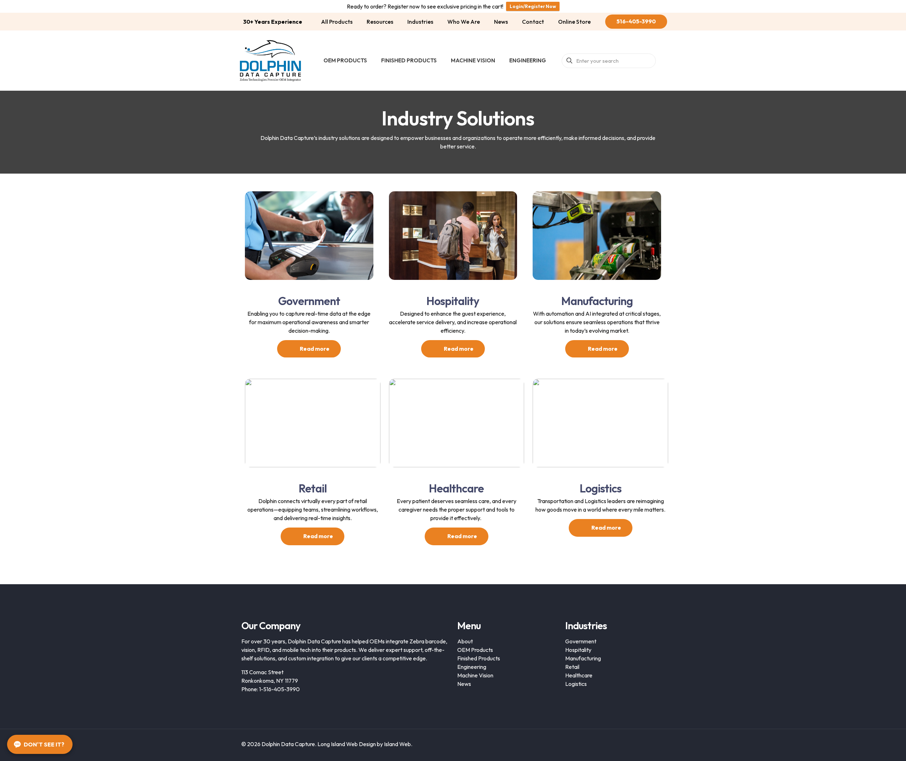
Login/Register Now (533, 6)
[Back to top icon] (657, 744)
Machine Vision (475, 675)
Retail (572, 666)
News (464, 683)
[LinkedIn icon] (640, 744)
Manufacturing (583, 658)
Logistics (576, 683)
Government (580, 641)
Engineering (471, 666)
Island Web (397, 744)
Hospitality (578, 649)
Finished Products (478, 658)
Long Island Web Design (346, 744)
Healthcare (578, 675)
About (465, 641)
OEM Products (475, 649)
